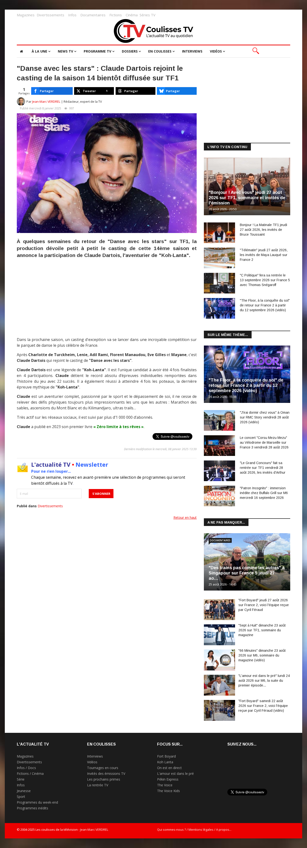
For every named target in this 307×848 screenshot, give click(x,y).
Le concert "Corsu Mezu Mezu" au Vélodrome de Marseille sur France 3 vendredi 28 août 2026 (264, 442)
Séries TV (147, 14)
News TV (65, 51)
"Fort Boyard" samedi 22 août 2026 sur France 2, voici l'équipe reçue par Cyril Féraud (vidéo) (263, 705)
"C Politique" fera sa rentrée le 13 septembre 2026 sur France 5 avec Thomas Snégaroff (265, 280)
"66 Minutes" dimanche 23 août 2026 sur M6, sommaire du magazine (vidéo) (262, 655)
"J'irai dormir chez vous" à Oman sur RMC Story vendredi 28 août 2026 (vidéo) (264, 417)
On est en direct (169, 767)
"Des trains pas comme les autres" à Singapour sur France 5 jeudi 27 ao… (247, 573)
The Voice (164, 785)
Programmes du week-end (37, 802)
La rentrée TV (97, 785)
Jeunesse (24, 790)
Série (20, 779)
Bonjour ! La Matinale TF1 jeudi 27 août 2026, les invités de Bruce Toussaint (263, 229)
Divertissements (50, 14)
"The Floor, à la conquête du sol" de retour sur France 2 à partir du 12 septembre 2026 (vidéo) (265, 305)
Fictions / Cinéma (30, 773)
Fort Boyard (166, 756)
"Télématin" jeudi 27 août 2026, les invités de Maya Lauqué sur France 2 (264, 255)
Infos (72, 14)
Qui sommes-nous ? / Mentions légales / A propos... (194, 829)
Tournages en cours (102, 767)
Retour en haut (185, 517)
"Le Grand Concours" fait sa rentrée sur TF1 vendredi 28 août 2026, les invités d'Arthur (262, 467)
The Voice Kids (168, 790)
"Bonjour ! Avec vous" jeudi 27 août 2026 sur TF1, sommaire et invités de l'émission (247, 197)
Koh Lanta (165, 762)
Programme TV (97, 51)
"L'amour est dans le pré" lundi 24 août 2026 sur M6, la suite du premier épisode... (264, 680)
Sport (21, 796)
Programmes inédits (32, 808)
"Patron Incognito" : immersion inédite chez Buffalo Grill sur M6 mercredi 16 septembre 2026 (264, 493)
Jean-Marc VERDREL (46, 101)
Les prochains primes (103, 779)
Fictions (115, 14)
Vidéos (216, 51)
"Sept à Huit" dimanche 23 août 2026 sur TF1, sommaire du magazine (262, 630)
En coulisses (159, 51)
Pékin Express (167, 779)
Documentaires (93, 14)
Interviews (192, 51)
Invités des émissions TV (106, 773)
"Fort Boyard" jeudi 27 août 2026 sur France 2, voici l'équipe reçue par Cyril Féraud (263, 605)
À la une (39, 51)
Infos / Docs (26, 767)
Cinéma (132, 14)
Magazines (26, 14)
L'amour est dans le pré (175, 773)
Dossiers (130, 51)
